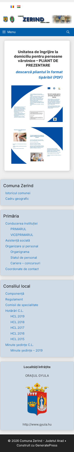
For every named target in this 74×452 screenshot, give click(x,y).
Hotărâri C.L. (14, 311)
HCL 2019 (17, 316)
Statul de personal (23, 257)
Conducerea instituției (21, 223)
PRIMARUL (18, 229)
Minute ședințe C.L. (19, 345)
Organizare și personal (21, 246)
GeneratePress (46, 445)
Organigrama (19, 252)
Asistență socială (17, 240)
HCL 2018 (17, 322)
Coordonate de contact (22, 269)
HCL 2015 (17, 339)
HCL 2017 (17, 328)
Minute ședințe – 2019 (26, 350)
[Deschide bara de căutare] (69, 32)
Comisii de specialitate (21, 305)
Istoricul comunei (17, 193)
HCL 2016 (17, 333)
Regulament (14, 299)
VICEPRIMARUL (21, 235)
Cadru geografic (17, 199)
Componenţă (14, 293)
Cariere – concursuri (25, 263)
